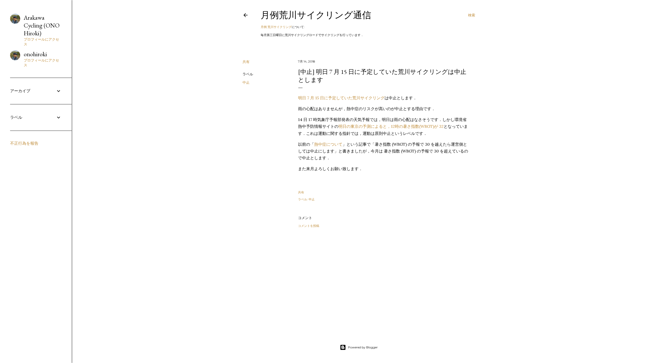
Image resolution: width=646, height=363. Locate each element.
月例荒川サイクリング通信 (316, 15)
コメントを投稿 (308, 226)
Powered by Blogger (363, 347)
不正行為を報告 (24, 143)
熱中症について (328, 144)
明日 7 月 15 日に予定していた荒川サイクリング (341, 97)
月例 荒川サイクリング (276, 27)
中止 (246, 82)
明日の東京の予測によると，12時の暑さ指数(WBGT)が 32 (391, 126)
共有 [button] (246, 61)
